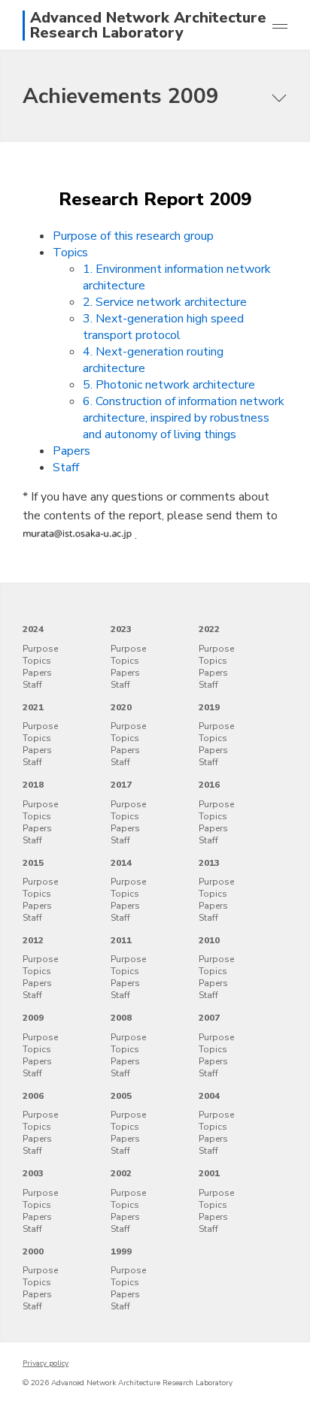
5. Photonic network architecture (169, 385)
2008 (121, 1018)
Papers (71, 451)
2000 (33, 1251)
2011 (121, 940)
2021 (33, 707)
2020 (121, 707)
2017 (121, 785)
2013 (209, 863)
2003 (33, 1173)
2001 (209, 1173)
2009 (33, 1018)
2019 (209, 707)
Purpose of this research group (133, 236)
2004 (209, 1096)
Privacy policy (45, 1363)
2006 (33, 1096)
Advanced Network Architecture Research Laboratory (148, 26)
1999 (121, 1251)
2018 (33, 785)
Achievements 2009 (121, 96)
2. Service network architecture (165, 302)
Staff (66, 467)
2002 (121, 1173)
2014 (121, 863)
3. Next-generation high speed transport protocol (163, 326)
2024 (33, 629)
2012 (33, 940)
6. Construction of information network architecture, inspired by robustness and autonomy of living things (183, 418)
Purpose (40, 649)
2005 (121, 1096)
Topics (70, 252)
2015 (33, 863)
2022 (209, 629)
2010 (209, 940)
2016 (209, 785)
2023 (121, 629)
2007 (209, 1018)
